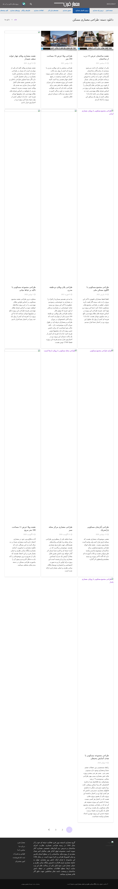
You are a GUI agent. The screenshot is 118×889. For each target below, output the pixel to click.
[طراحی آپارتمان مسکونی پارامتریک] (95, 435)
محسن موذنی (25, 884)
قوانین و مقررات (19, 854)
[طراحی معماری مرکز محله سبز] (59, 435)
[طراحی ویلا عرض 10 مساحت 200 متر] (59, 41)
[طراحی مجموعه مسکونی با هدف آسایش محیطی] (95, 664)
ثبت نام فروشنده (19, 857)
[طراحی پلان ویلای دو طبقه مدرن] (59, 195)
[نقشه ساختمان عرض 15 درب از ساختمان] (95, 41)
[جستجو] (31, 4)
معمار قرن (21, 842)
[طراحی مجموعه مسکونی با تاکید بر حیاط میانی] (22, 195)
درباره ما (22, 846)
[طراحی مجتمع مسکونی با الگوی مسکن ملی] (95, 195)
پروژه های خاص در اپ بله (10, 4)
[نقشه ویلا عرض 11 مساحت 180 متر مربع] (22, 435)
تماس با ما (21, 850)
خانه (15, 19)
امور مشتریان (20, 861)
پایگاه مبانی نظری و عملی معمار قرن (85, 884)
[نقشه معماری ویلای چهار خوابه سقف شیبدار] (22, 41)
